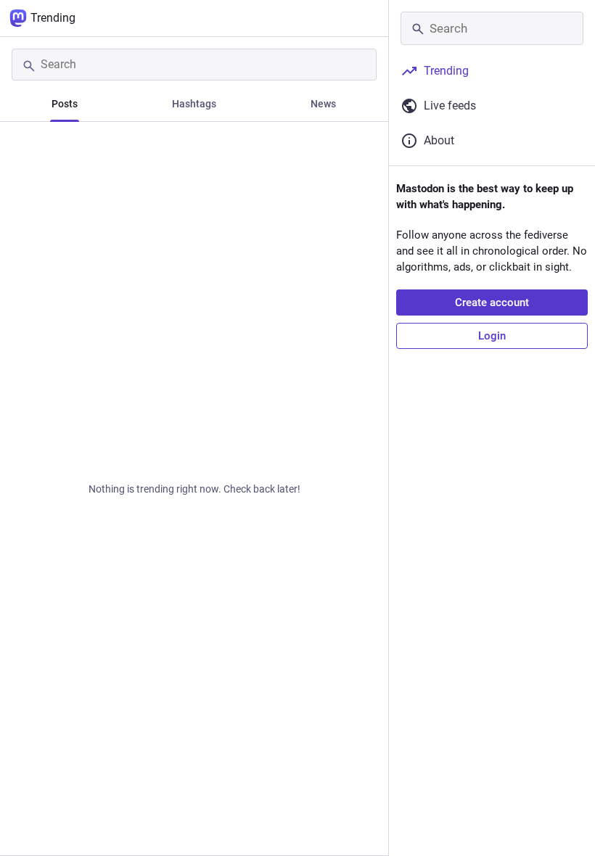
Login (492, 335)
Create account (492, 302)
